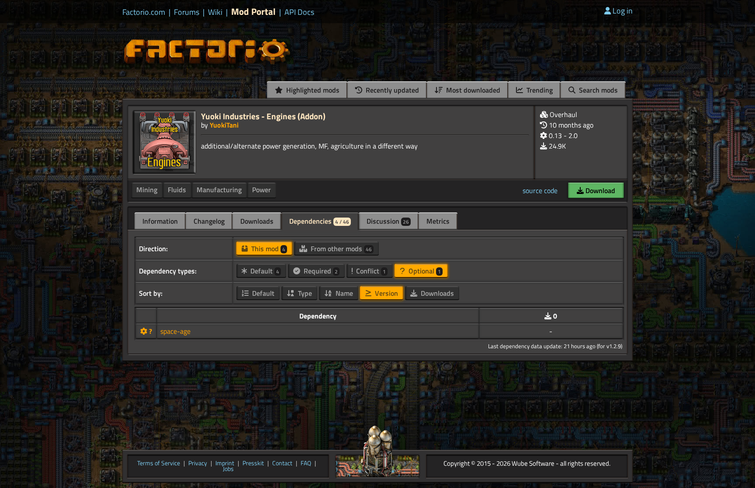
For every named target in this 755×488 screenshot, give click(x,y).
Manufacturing (219, 189)
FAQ (306, 463)
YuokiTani (224, 125)
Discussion (388, 221)
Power (261, 189)
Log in (623, 11)
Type (304, 293)
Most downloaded (472, 90)
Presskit (253, 463)
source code (540, 190)
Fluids (177, 189)
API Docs (299, 12)
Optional (424, 271)
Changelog (209, 221)
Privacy (197, 463)
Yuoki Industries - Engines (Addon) (263, 116)
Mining (146, 189)
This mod (267, 248)
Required (320, 271)
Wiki (215, 12)
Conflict (370, 271)
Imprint (224, 463)
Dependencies (319, 221)
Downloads (257, 221)
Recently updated (391, 90)
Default (264, 271)
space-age (175, 331)
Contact (282, 463)
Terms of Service (158, 463)
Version (385, 293)
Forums (186, 12)
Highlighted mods (311, 90)
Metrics (438, 221)
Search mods (597, 90)
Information (160, 221)
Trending (539, 90)
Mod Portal (253, 11)
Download (599, 190)
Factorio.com (143, 12)
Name (343, 293)
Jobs (228, 469)
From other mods (340, 248)
